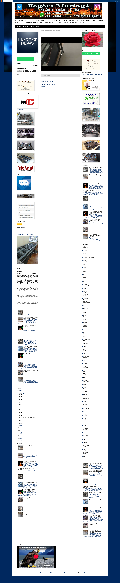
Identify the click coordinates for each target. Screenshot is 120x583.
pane (84, 364)
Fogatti (84, 318)
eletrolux (32, 297)
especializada (30, 291)
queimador (27, 277)
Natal (37, 295)
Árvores (20, 304)
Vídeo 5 (20, 409)
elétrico (22, 284)
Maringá (19, 273)
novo (37, 301)
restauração (35, 282)
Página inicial (60, 117)
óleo (84, 370)
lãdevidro (85, 363)
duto (27, 291)
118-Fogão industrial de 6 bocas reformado (27, 230)
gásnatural (32, 287)
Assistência (34, 273)
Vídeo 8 (20, 404)
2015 (20, 294)
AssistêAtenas (27, 294)
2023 (19, 425)
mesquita (85, 424)
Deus (28, 283)
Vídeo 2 (20, 414)
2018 (19, 433)
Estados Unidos (19, 295)
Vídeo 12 (20, 398)
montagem (36, 287)
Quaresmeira (21, 290)
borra (34, 296)
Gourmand (24, 295)
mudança (21, 301)
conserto (23, 276)
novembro (21, 393)
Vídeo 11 (20, 399)
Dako (31, 279)
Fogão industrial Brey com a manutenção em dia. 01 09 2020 (29, 363)
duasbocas (24, 291)
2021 (19, 428)
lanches (84, 418)
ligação (84, 419)
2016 (19, 437)
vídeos (18, 304)
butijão (33, 279)
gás (34, 281)
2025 (19, 390)
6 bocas (22, 294)
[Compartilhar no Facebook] (48, 75)
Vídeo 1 (20, 415)
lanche (84, 361)
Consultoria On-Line (28, 26)
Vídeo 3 (20, 412)
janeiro (20, 423)
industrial (19, 277)
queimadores (85, 367)
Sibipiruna (25, 290)
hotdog (84, 414)
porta (25, 302)
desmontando (28, 297)
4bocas (84, 315)
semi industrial (19, 303)
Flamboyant (34, 288)
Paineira (27, 289)
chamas (18, 291)
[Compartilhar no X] (47, 75)
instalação (19, 282)
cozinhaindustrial (30, 281)
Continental (31, 284)
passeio (22, 302)
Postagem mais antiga (75, 117)
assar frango (28, 296)
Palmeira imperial (32, 289)
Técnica (18, 276)
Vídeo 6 (20, 407)
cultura (24, 297)
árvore (23, 304)
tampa (25, 303)
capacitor (21, 297)
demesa (36, 284)
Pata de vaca (85, 343)
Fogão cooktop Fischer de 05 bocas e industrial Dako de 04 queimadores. (30, 318)
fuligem (84, 312)
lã (83, 422)
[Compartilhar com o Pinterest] (49, 75)
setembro (21, 420)
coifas (18, 283)
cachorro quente (86, 398)
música (35, 301)
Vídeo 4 (20, 410)
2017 (19, 435)
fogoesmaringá (21, 275)
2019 (19, 432)
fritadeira (28, 287)
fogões (36, 275)
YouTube (18, 26)
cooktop (28, 280)
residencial (36, 280)
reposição (32, 302)
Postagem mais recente (45, 117)
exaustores (35, 291)
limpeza (22, 279)
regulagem (26, 279)
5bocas (28, 284)
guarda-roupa (31, 298)
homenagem (36, 298)
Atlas (18, 281)
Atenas (31, 294)
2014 (19, 440)
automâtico (32, 283)
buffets (36, 281)
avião (37, 290)
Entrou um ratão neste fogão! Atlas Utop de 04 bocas (29, 326)
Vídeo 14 (20, 394)
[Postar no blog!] (45, 75)
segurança (21, 288)
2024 (19, 391)
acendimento (24, 281)
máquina (28, 301)
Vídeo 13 (20, 396)
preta (27, 302)
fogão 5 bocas (22, 298)
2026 (19, 388)
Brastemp (23, 282)
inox (84, 360)
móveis (32, 301)
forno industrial (23, 287)
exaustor (18, 298)
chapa (84, 319)
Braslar (33, 294)
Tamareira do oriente (32, 290)
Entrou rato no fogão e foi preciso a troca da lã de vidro (30, 347)
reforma (18, 288)
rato (84, 369)
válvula (25, 288)
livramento (85, 421)
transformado (33, 303)
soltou (23, 303)
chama (22, 277)
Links (37, 26)
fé (37, 291)
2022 (19, 427)
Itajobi (27, 295)
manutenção (29, 275)
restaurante (24, 283)
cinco (21, 291)
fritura (25, 284)
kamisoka (77, 572)
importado (85, 415)
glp (20, 283)
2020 (19, 430)
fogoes (18, 279)
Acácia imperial (29, 288)
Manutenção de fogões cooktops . (29, 339)
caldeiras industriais (29, 282)
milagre (18, 301)
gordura (27, 298)
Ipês (17, 289)
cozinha (31, 280)
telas (27, 303)
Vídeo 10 (20, 401)
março (20, 422)
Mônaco (34, 295)
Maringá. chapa (30, 295)
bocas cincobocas (86, 302)
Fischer (20, 281)
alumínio (21, 296)
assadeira (24, 296)
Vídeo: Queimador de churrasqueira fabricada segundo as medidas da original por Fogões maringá (30, 354)
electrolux (18, 287)
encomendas (36, 297)
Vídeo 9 (20, 402)
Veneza (18, 296)
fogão (33, 275)
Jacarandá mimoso (22, 289)
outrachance (19, 302)
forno (37, 277)
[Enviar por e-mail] (44, 75)
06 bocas (85, 313)
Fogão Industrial (23, 280)
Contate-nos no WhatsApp (25, 59)
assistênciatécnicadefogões (32, 276)
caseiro (36, 279)
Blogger (86, 572)
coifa (34, 284)
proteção (85, 366)
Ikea (37, 288)
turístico (36, 303)
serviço (18, 280)
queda (29, 302)
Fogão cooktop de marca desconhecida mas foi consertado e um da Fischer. (30, 378)
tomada (29, 303)
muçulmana (25, 301)
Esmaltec (36, 294)
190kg (18, 294)
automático (32, 277)
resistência (36, 302)
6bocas (84, 316)
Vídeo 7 (20, 406)
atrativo (31, 296)
